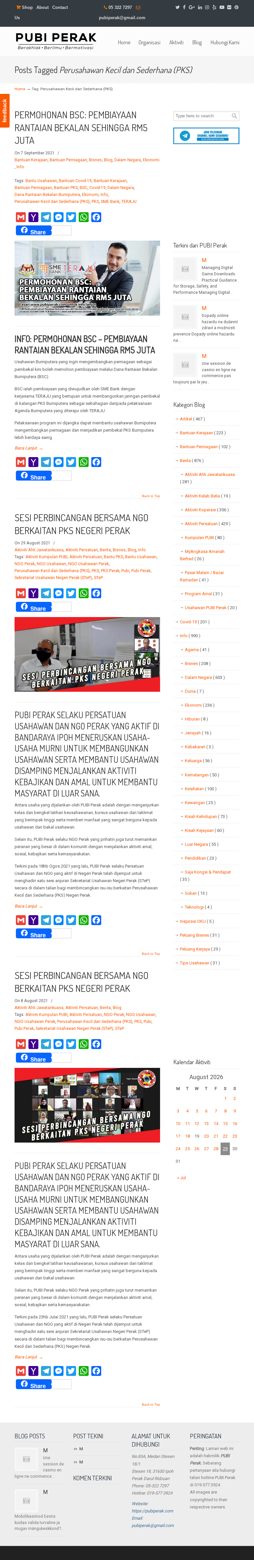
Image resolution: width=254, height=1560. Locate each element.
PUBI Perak (56, 41)
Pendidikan (201, 858)
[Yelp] (214, 7)
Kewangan (200, 802)
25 (187, 1148)
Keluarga (198, 760)
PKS (95, 201)
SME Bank (110, 201)
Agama (197, 649)
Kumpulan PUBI (205, 537)
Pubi (125, 570)
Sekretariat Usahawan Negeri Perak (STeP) (53, 577)
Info (20, 167)
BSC (83, 187)
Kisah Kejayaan (204, 830)
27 (206, 1148)
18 (187, 1136)
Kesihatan (201, 788)
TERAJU (129, 201)
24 (178, 1148)
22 (225, 1136)
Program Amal (204, 593)
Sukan (196, 893)
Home (20, 89)
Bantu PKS (113, 557)
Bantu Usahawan (41, 180)
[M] (185, 269)
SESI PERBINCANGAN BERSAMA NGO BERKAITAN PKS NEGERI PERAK (81, 523)
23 (235, 1136)
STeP (98, 577)
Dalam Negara (127, 160)
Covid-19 (97, 187)
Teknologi (198, 907)
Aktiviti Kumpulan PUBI (46, 557)
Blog (108, 160)
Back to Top (151, 496)
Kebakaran (199, 746)
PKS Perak (110, 570)
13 (206, 1123)
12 (196, 1123)
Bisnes (95, 160)
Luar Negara (202, 844)
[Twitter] (178, 7)
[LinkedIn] (200, 7)
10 (178, 1123)
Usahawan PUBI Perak (211, 607)
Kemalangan (202, 774)
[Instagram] (207, 7)
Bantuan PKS (66, 187)
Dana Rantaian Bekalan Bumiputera (47, 194)
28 (216, 1148)
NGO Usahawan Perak (88, 564)
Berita (105, 550)
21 (216, 1136)
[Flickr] (230, 7)
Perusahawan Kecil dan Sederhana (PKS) (52, 201)
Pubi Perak (140, 570)
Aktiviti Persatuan (81, 550)
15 (225, 1123)
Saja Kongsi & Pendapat (205, 876)
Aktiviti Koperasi (207, 509)
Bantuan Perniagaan (68, 160)
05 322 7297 (120, 7)
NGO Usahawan (51, 564)
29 (225, 1148)
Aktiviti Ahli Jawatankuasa (39, 550)
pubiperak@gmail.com (122, 17)
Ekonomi (151, 160)
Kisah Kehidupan (206, 816)
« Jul (181, 1177)
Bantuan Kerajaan (31, 160)
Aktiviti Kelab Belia (208, 495)
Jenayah (198, 732)
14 (216, 1123)
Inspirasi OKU (197, 921)
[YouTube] (222, 7)
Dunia (194, 691)
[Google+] (192, 7)
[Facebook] (184, 7)
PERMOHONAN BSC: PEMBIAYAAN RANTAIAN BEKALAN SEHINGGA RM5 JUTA (81, 127)
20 (206, 1136)
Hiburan (196, 719)
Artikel (192, 418)
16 (235, 1123)
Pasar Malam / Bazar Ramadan (202, 576)
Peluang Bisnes (200, 935)
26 (196, 1148)
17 (178, 1136)
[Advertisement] (206, 195)
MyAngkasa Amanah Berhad (202, 555)
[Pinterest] (236, 7)
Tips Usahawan (200, 962)
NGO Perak (25, 564)
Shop (27, 7)
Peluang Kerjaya (200, 949)
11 (187, 1123)
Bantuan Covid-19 (75, 180)
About (42, 7)
